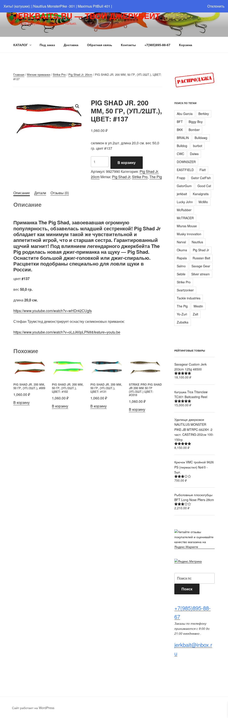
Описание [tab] (21, 192)
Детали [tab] (40, 192)
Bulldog (182, 145)
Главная (18, 74)
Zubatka (182, 322)
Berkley (203, 113)
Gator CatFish (201, 178)
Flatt (203, 170)
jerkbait (182, 194)
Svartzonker (185, 290)
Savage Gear (200, 266)
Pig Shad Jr (121, 176)
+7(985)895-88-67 (157, 45)
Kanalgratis (201, 194)
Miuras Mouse (187, 226)
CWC (180, 153)
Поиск (186, 588)
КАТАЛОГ (20, 45)
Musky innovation (189, 234)
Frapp (181, 178)
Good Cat (204, 186)
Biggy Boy (196, 121)
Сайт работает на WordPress (33, 708)
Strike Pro (59, 74)
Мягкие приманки (38, 74)
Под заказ (47, 45)
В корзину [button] (21, 402)
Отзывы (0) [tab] (60, 192)
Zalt (195, 314)
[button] (77, 106)
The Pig (155, 176)
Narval (181, 242)
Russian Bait (201, 258)
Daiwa (194, 153)
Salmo (181, 266)
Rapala (182, 258)
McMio (203, 202)
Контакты (128, 45)
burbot (197, 145)
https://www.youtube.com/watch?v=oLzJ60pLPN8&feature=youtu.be (66, 332)
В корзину (127, 162)
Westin (198, 306)
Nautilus (197, 242)
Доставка (71, 45)
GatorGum (184, 186)
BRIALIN (183, 137)
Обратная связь (99, 45)
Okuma (182, 250)
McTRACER (185, 218)
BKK (180, 129)
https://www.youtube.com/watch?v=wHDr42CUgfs (52, 310)
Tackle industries (188, 298)
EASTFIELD (185, 170)
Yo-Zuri (182, 314)
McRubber (184, 210)
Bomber (194, 129)
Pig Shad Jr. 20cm (80, 74)
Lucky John (185, 202)
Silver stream (200, 274)
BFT (180, 121)
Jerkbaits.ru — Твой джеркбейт (86, 15)
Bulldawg (201, 137)
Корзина (185, 45)
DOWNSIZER (186, 162)
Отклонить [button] (215, 6)
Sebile (181, 274)
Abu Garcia (185, 113)
